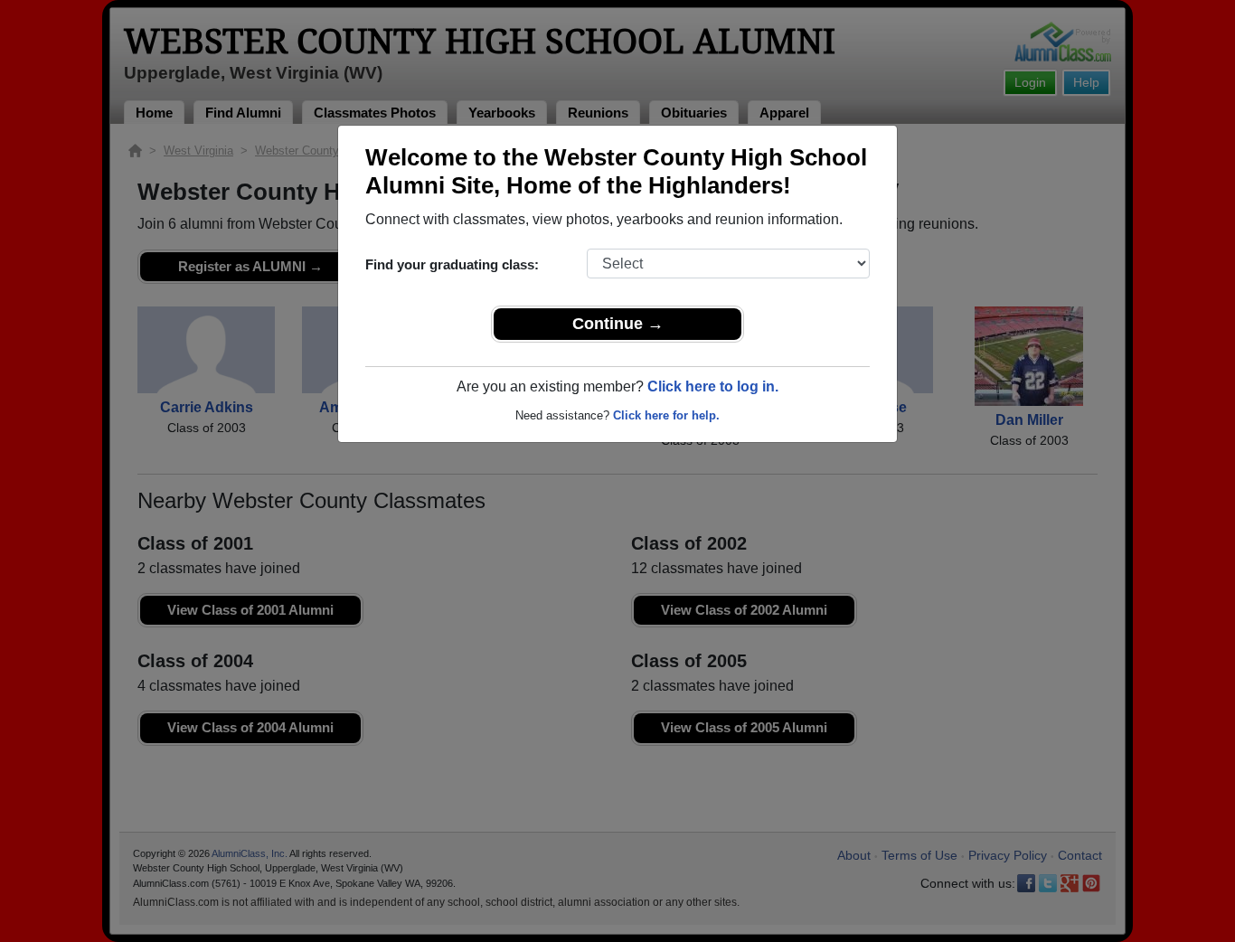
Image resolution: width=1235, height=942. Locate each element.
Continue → (618, 324)
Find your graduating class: (452, 264)
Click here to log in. (712, 386)
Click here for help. (666, 415)
